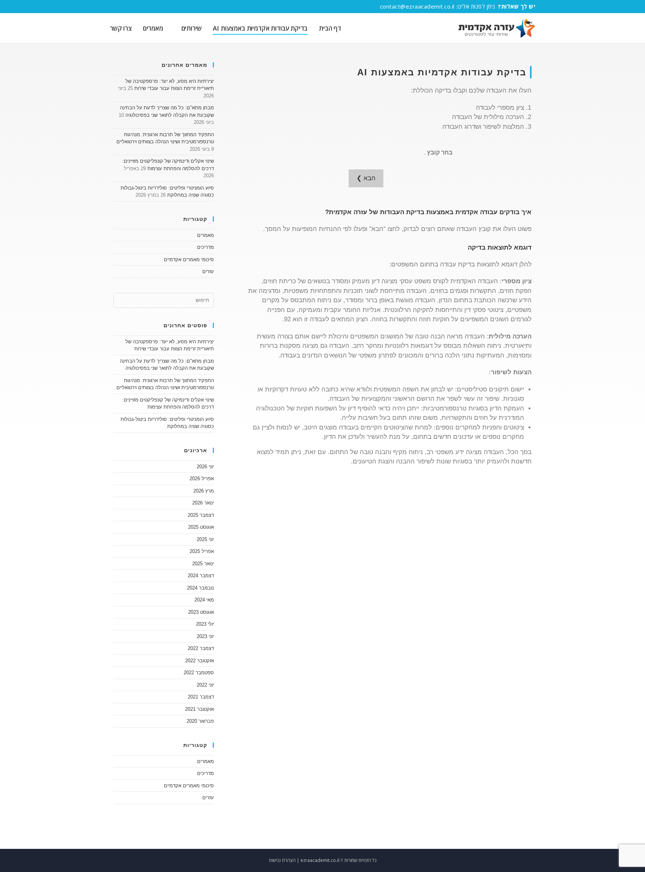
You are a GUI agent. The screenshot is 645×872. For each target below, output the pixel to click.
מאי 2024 (204, 600)
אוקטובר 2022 (199, 660)
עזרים (208, 271)
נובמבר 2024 (200, 588)
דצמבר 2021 (201, 697)
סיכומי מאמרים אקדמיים (189, 259)
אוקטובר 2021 (199, 709)
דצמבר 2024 (201, 575)
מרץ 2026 (203, 491)
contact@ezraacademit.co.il (417, 6)
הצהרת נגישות (282, 860)
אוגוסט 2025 (201, 527)
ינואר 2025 (203, 563)
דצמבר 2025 (201, 515)
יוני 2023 (205, 636)
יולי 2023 (205, 624)
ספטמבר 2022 (199, 672)
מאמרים (205, 235)
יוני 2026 (205, 466)
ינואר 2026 (203, 503)
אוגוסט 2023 (201, 612)
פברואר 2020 (200, 721)
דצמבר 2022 (201, 648)
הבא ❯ (366, 178)
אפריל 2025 (202, 551)
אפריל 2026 (202, 478)
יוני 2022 (205, 685)
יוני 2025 (205, 539)
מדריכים (205, 247)
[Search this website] (163, 300)
